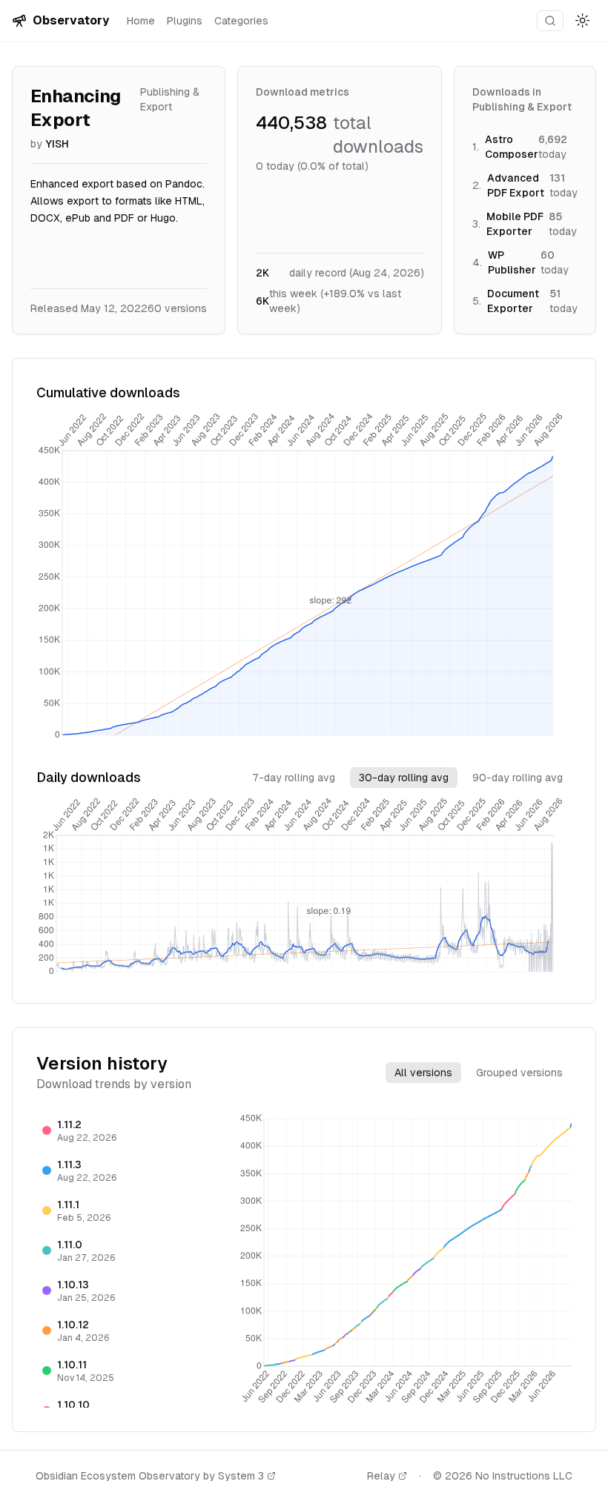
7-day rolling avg (293, 777)
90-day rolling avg (517, 777)
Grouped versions (519, 1072)
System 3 (241, 1476)
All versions (423, 1072)
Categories (241, 21)
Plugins (184, 21)
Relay (381, 1476)
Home (141, 21)
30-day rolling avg (404, 777)
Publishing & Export (169, 99)
